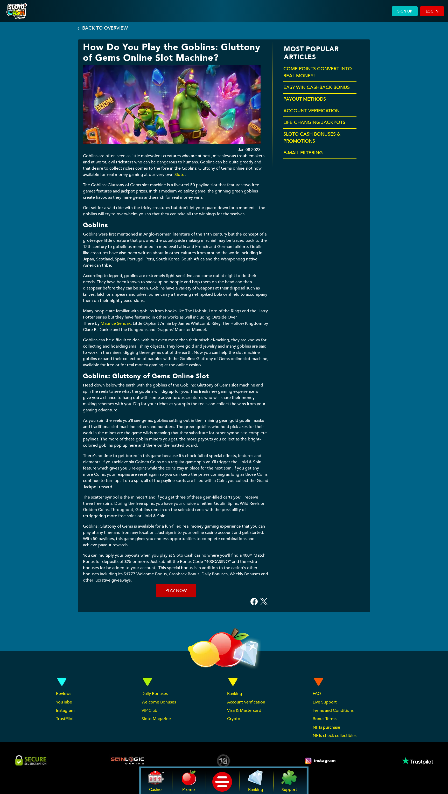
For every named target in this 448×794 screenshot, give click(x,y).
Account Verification (246, 702)
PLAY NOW (176, 590)
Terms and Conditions (333, 710)
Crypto (233, 719)
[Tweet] (264, 601)
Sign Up (404, 11)
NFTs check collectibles (334, 735)
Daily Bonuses (155, 693)
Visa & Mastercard (244, 710)
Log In (432, 11)
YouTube (64, 702)
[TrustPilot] (417, 761)
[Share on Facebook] (254, 601)
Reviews (63, 693)
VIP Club (149, 710)
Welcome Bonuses (159, 702)
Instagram (65, 710)
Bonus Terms (325, 719)
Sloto (179, 174)
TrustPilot (65, 719)
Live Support (325, 702)
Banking (234, 693)
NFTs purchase (326, 727)
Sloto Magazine (156, 719)
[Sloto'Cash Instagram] (320, 761)
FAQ (317, 693)
